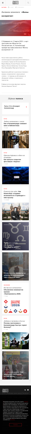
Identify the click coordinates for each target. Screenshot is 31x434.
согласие (26, 401)
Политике (12, 419)
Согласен (15, 424)
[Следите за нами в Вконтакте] (25, 390)
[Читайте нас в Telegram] (28, 390)
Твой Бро (15, 2)
